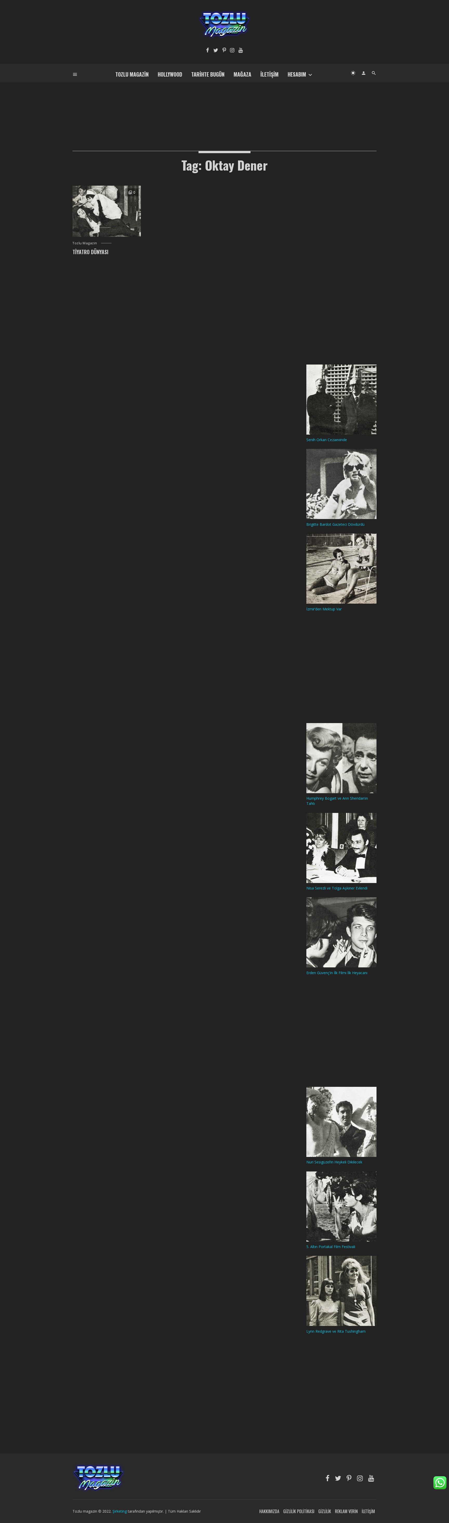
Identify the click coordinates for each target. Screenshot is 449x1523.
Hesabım (297, 74)
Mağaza (242, 74)
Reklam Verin (346, 1511)
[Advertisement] (224, 108)
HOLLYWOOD (170, 74)
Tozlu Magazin (132, 74)
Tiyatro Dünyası (90, 251)
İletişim (269, 74)
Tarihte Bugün (207, 74)
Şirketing (120, 1511)
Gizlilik (324, 1511)
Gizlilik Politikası (298, 1511)
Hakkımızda (269, 1511)
